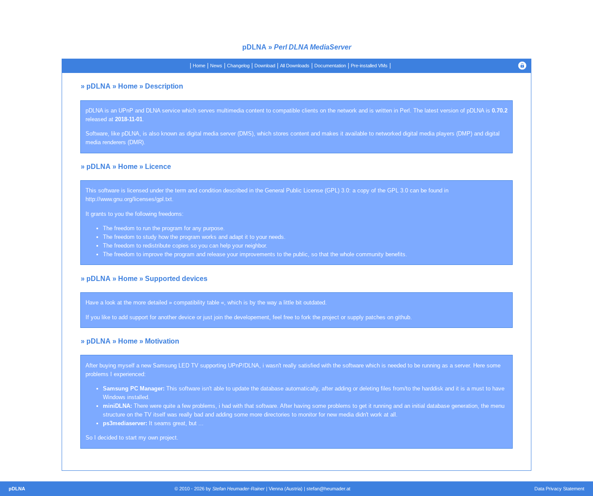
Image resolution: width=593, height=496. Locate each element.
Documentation (330, 65)
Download (264, 65)
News (216, 65)
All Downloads (295, 65)
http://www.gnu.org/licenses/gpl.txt (129, 199)
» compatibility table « (196, 302)
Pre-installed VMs (369, 65)
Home (199, 65)
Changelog (238, 65)
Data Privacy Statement (559, 488)
